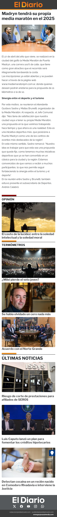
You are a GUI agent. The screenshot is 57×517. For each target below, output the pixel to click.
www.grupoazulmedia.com (43, 515)
